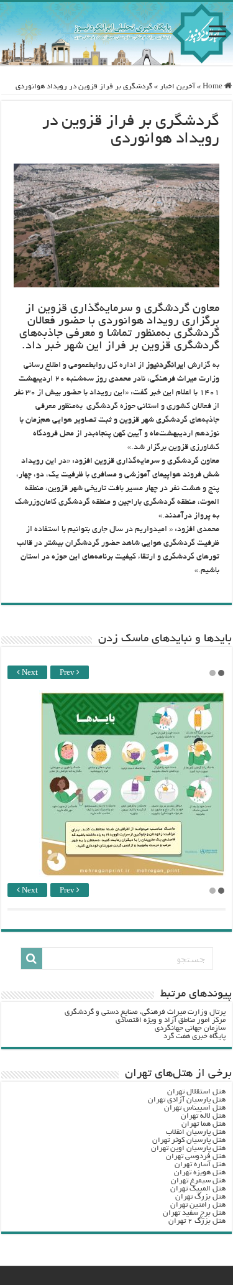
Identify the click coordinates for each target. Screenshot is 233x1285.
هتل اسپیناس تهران (195, 1108)
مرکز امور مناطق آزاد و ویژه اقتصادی (171, 1020)
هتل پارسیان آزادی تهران (187, 1100)
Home (213, 87)
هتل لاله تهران (203, 1116)
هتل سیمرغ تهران (198, 1181)
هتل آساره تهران (200, 1165)
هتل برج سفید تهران (194, 1213)
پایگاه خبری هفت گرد (194, 1036)
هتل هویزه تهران (200, 1173)
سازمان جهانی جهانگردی (190, 1028)
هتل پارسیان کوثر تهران (189, 1140)
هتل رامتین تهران (198, 1205)
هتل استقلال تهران (196, 1092)
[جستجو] (31, 958)
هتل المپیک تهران (198, 1189)
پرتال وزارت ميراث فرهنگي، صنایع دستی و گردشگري (145, 1012)
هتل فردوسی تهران (196, 1157)
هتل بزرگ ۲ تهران (197, 1221)
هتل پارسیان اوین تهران (188, 1148)
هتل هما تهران (203, 1124)
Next (29, 673)
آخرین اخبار (177, 87)
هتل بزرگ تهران (200, 1197)
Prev (68, 673)
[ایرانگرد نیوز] (116, 33)
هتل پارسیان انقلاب (196, 1132)
